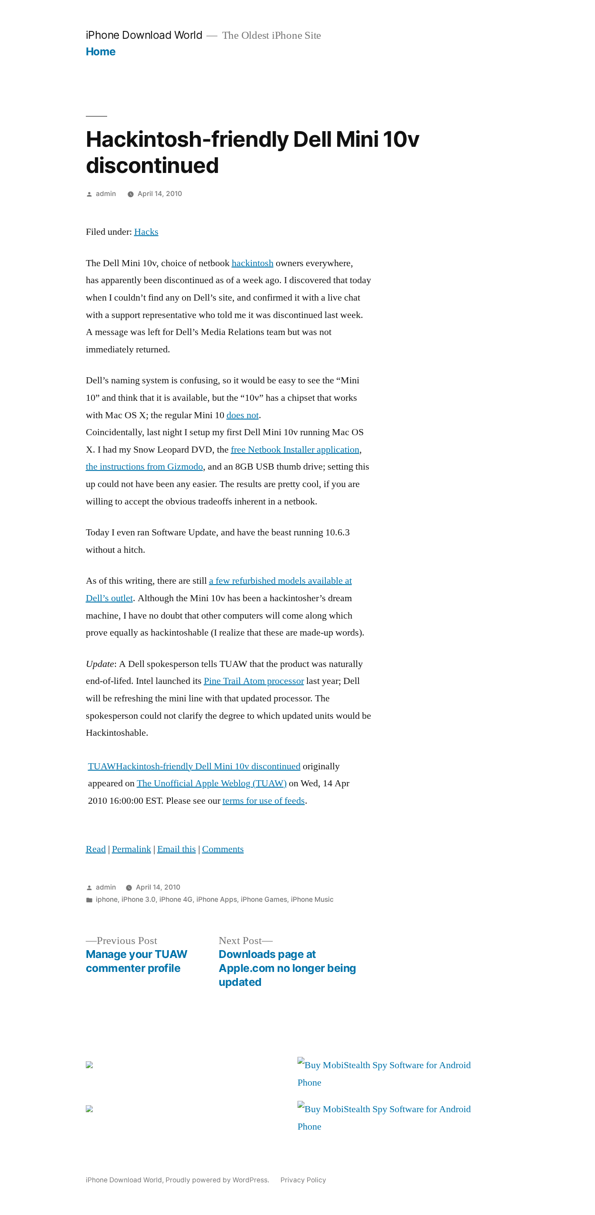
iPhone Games (264, 899)
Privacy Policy (303, 1180)
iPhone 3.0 (139, 899)
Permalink (131, 849)
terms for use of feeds (264, 801)
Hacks (146, 232)
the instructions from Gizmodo (144, 466)
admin (106, 194)
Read (96, 849)
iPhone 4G (176, 899)
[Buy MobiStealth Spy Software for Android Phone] (389, 1082)
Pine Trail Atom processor (254, 681)
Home (101, 51)
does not (243, 415)
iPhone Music (312, 899)
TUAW (102, 766)
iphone (107, 899)
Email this (176, 849)
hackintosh (253, 263)
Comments (223, 849)
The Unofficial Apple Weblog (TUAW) (212, 783)
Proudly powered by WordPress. (218, 1180)
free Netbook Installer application (295, 449)
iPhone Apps (216, 899)
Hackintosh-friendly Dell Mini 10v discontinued (208, 766)
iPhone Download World (144, 34)
